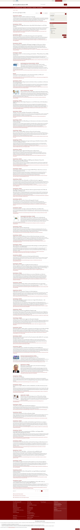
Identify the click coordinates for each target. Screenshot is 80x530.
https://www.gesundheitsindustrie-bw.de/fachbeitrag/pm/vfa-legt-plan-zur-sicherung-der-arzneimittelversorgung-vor (30, 409)
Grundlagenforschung (30, 512)
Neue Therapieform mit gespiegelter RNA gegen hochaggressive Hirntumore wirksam (29, 44)
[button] (65, 28)
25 (39, 13)
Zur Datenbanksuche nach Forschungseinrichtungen (21, 497)
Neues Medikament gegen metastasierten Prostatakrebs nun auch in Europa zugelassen (29, 461)
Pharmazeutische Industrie (17, 507)
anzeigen (65, 37)
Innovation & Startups (57, 505)
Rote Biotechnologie (30, 507)
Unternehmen (15, 518)
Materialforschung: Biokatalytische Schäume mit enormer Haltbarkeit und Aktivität (29, 274)
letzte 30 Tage (53, 30)
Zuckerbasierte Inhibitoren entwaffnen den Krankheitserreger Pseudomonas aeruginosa (29, 422)
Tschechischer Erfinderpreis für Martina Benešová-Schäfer (24, 413)
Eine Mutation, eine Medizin (18, 377)
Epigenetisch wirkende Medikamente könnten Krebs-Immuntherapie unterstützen (28, 236)
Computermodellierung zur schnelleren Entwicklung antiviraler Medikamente (28, 347)
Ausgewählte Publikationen (31, 513)
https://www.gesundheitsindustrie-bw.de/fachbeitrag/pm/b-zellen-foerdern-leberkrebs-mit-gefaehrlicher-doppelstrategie (30, 315)
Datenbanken (34, 7)
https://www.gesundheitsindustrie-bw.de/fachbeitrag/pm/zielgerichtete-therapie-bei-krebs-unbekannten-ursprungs (30, 21)
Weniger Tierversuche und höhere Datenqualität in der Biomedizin (26, 112)
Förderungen (51, 25)
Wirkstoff (52, 17)
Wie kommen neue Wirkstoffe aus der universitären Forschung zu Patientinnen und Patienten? (33, 366)
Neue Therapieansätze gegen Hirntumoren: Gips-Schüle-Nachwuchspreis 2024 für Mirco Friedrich (30, 26)
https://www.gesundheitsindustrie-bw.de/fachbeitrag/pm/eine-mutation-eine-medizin (25, 381)
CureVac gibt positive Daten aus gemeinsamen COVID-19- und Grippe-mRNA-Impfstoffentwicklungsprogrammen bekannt (28, 432)
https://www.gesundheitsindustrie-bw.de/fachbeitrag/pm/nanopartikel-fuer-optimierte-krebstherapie (28, 232)
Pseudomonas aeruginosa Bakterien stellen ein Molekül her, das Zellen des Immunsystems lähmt (30, 386)
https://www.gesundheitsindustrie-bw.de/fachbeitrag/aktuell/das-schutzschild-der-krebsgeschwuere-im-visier (29, 361)
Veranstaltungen (29, 7)
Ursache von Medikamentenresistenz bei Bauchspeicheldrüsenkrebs (26, 256)
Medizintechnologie (30, 508)
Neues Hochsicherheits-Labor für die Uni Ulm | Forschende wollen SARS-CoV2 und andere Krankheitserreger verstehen (30, 338)
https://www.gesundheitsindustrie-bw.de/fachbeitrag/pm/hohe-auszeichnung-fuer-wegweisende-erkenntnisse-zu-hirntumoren (29, 156)
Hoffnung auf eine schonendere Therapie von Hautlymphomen (25, 291)
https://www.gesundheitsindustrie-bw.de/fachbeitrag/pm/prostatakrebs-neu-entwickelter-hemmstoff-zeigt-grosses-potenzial (30, 204)
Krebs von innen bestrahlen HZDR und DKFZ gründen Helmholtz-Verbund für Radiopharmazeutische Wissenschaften (28, 161)
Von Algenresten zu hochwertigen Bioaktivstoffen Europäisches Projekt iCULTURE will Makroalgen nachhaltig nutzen (30, 190)
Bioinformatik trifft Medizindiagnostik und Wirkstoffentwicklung (33, 396)
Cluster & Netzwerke (16, 512)
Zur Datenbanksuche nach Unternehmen (20, 495)
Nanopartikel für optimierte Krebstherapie (21, 227)
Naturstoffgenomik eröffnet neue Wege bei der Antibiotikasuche (33, 217)
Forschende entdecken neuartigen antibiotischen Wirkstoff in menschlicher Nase (28, 208)
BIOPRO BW (53, 0)
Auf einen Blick (15, 503)
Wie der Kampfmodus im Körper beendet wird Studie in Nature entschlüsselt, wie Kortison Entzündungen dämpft (30, 82)
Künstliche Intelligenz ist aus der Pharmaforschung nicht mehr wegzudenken (27, 35)
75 (43, 13)
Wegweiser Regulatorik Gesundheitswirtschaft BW (58, 504)
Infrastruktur (15, 511)
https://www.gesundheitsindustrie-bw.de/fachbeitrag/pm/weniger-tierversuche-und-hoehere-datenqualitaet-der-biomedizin (29, 117)
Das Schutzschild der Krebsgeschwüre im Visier (29, 357)
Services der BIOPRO (39, 7)
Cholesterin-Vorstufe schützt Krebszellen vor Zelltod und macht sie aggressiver (28, 180)
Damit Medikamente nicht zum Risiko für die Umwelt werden (33, 64)
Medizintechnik (15, 506)
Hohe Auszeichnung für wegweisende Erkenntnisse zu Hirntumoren (26, 150)
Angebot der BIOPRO (30, 517)
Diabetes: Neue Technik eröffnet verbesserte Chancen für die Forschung (26, 131)
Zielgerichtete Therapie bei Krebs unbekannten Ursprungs (24, 16)
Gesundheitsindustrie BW (59, 0)
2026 (51, 31)
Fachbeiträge (24, 7)
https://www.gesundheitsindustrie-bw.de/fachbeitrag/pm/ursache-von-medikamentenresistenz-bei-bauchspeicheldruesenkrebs (27, 260)
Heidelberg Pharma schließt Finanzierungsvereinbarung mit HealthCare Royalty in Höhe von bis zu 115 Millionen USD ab (30, 142)
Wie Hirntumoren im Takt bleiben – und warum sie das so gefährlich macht (27, 451)
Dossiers (28, 506)
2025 (51, 32)
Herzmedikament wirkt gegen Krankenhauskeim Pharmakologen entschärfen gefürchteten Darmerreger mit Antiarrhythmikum (30, 246)
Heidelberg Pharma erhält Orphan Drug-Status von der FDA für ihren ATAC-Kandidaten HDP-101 (30, 102)
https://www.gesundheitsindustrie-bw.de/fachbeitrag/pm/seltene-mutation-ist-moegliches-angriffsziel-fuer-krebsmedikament (28, 270)
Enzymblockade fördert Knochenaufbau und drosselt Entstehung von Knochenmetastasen (30, 441)
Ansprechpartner (29, 518)
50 (41, 13)
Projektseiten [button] (64, 0)
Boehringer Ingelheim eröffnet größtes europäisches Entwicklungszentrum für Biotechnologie (31, 328)
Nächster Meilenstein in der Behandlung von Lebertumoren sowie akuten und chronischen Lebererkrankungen (30, 122)
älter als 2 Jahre (53, 33)
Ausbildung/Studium (16, 508)
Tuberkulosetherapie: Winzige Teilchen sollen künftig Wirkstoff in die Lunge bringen (29, 283)
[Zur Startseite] (20, 4)
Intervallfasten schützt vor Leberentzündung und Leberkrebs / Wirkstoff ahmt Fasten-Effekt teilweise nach (30, 54)
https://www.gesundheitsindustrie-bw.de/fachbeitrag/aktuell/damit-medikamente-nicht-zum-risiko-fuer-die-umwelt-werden (30, 70)
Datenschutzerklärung (11, 527)
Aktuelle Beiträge (29, 503)
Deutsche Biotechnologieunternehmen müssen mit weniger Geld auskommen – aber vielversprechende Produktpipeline (29, 301)
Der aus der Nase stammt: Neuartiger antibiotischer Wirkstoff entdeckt (34, 91)
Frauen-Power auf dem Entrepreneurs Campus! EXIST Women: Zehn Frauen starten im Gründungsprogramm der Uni (30, 170)
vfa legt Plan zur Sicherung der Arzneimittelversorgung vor (24, 405)
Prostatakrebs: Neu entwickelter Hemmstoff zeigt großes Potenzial (25, 200)
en (66, 7)
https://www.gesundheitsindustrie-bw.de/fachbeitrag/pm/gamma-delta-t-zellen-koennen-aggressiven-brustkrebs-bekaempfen (29, 324)
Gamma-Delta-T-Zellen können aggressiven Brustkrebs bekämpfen (26, 319)
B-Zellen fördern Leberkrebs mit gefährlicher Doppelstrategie (24, 310)
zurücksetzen (64, 35)
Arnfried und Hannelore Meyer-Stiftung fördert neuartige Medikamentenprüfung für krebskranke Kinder (29, 472)
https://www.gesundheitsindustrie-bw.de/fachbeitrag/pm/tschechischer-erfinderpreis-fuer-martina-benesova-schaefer (30, 418)
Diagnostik (28, 511)
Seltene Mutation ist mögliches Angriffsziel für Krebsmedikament (25, 264)
